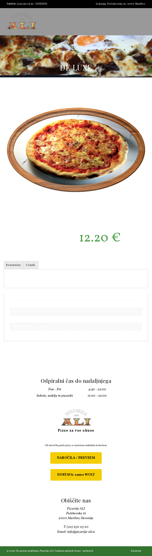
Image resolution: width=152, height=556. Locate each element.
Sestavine (13, 265)
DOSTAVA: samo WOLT (76, 474)
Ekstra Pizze (105, 253)
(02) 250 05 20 (25, 4)
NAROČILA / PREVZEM (76, 458)
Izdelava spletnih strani (68, 551)
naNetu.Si (88, 551)
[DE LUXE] (76, 149)
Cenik (30, 265)
